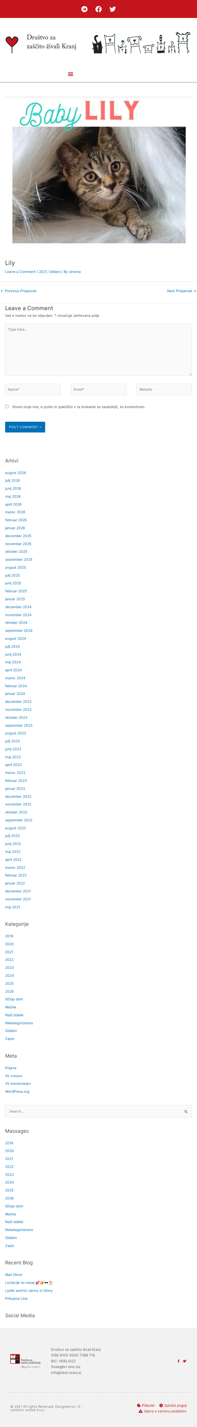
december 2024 (18, 607)
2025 (9, 983)
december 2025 (18, 536)
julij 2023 (12, 741)
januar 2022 (15, 883)
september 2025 (18, 559)
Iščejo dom (14, 999)
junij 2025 (13, 583)
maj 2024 (13, 662)
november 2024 (18, 615)
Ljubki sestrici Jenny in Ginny (29, 1290)
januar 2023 (15, 788)
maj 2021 (12, 907)
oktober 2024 (16, 623)
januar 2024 (15, 694)
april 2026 (13, 504)
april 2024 (13, 670)
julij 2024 (12, 646)
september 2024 (19, 630)
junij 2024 (13, 654)
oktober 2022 (16, 812)
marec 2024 (15, 678)
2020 (9, 944)
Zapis (9, 1039)
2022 (9, 960)
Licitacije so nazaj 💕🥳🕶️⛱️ (29, 1283)
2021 (43, 272)
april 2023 (13, 765)
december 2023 (18, 702)
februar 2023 (16, 781)
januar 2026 (15, 528)
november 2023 (18, 709)
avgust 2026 (15, 473)
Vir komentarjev (18, 1083)
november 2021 (18, 899)
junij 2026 (13, 488)
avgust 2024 (15, 638)
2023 (9, 968)
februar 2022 (16, 875)
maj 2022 (13, 852)
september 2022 (18, 820)
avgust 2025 (15, 567)
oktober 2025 (16, 551)
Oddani (54, 272)
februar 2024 (16, 686)
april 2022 (13, 860)
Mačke (10, 1007)
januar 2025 (15, 599)
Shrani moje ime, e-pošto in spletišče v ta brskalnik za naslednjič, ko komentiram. (78, 407)
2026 (9, 991)
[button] (70, 74)
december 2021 (18, 891)
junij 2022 (13, 844)
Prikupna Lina (16, 1298)
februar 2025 (16, 591)
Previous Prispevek (18, 291)
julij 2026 (12, 480)
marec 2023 (15, 773)
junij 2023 (13, 749)
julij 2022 (12, 836)
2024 (9, 975)
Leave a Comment (20, 272)
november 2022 (18, 804)
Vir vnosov (14, 1076)
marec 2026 (15, 512)
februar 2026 (16, 520)
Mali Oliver (13, 1275)
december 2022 (18, 796)
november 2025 (18, 544)
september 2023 (19, 725)
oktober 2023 (16, 717)
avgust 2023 (15, 733)
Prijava (10, 1068)
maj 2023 (13, 757)
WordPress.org (17, 1091)
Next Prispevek (181, 291)
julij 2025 (12, 575)
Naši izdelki (14, 1015)
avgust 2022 (15, 828)
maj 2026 (13, 496)
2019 (9, 936)
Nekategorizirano (19, 1023)
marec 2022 (15, 867)
